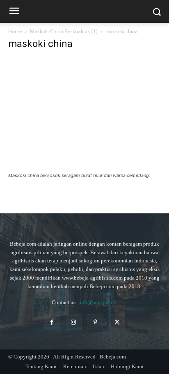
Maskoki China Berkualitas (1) (64, 31)
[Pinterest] (95, 322)
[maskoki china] (84, 167)
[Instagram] (74, 322)
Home (15, 31)
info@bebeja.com (98, 302)
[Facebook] (52, 322)
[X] (117, 322)
